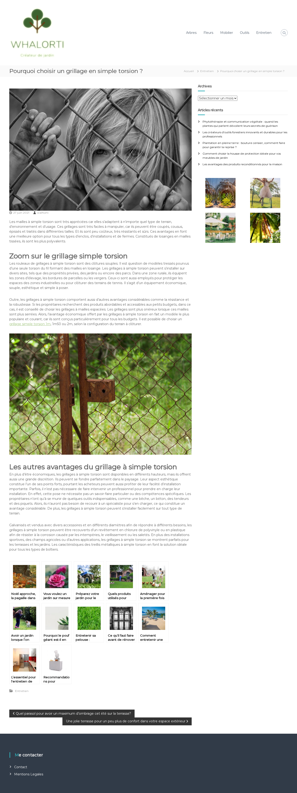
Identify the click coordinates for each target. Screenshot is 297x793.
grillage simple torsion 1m (30, 324)
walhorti (42, 212)
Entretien (263, 33)
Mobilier (226, 33)
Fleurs (208, 33)
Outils (244, 33)
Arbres (191, 33)
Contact (20, 767)
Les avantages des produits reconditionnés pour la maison (242, 164)
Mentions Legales (28, 774)
